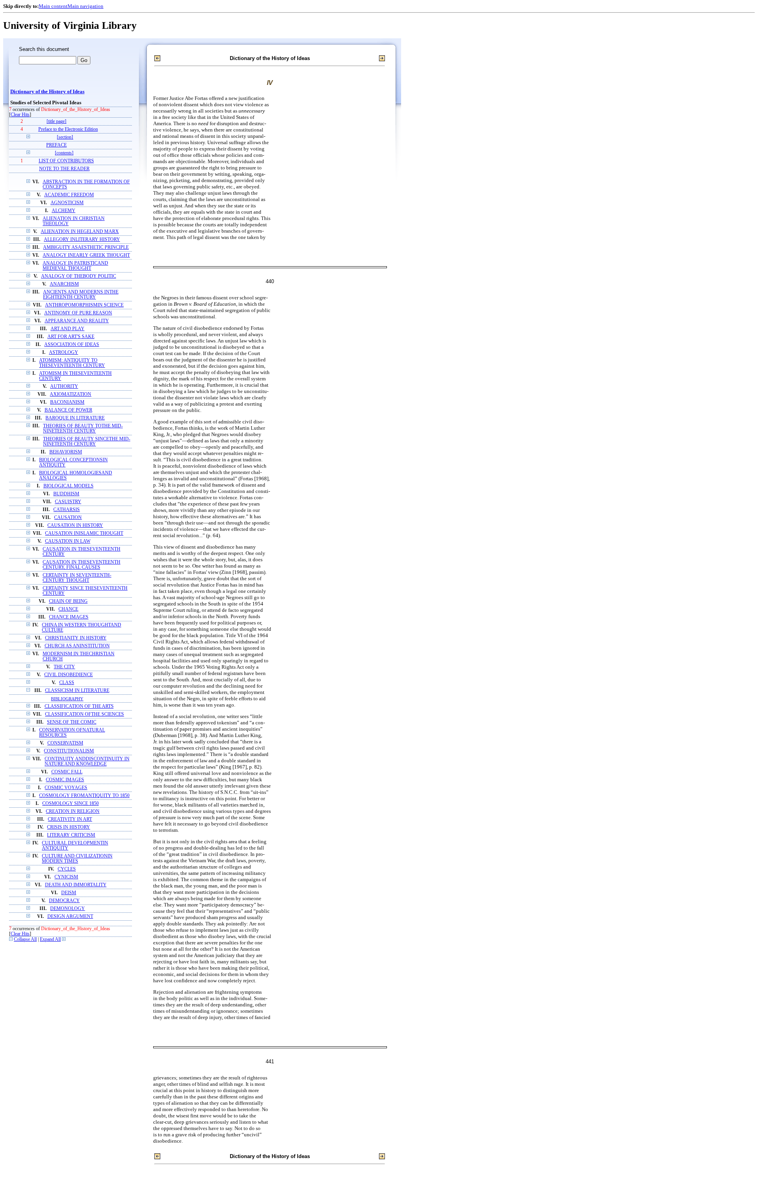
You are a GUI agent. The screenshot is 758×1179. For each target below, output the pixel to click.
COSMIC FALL (67, 772)
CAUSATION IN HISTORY (75, 525)
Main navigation (85, 6)
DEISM (68, 892)
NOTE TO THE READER (64, 168)
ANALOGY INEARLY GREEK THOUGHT (86, 255)
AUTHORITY (64, 386)
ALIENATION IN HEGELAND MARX (80, 231)
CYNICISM (66, 877)
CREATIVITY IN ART (70, 819)
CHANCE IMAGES (68, 617)
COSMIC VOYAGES (66, 787)
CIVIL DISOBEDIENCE (68, 674)
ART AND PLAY (67, 328)
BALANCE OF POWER (68, 410)
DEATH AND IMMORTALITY (76, 885)
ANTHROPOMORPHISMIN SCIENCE (84, 305)
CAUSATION (68, 517)
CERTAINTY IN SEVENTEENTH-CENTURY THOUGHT (77, 578)
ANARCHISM (64, 284)
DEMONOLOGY (67, 908)
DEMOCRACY (64, 900)
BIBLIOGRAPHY (67, 698)
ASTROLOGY (63, 352)
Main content (53, 6)
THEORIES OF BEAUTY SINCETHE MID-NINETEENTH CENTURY (86, 441)
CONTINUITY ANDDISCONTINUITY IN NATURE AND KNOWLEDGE (87, 761)
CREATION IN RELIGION (72, 811)
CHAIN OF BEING (68, 601)
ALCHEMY (63, 210)
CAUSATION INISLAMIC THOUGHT (84, 533)
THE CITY (64, 666)
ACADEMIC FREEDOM (69, 194)
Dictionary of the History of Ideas (47, 91)
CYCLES (67, 869)
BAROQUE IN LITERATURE (75, 418)
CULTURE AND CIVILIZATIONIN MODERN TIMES (77, 859)
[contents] (64, 153)
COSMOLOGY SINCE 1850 (70, 803)
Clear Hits (20, 114)
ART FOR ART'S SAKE (70, 336)
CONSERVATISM (65, 743)
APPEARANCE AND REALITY (77, 320)
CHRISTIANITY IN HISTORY (76, 638)
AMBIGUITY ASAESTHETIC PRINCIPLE (86, 247)
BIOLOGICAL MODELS (68, 486)
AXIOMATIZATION (70, 394)
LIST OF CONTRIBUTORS (66, 161)
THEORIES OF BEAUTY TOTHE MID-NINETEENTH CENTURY (83, 428)
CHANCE (68, 609)
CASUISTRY (68, 501)
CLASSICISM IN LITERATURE (77, 690)
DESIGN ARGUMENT (70, 916)
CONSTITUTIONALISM (69, 751)
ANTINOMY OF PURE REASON (78, 313)
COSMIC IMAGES (65, 779)
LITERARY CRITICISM (71, 835)
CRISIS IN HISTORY (68, 827)
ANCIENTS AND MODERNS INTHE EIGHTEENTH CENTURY (80, 295)
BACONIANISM (67, 402)
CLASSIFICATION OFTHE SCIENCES (84, 714)
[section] (65, 137)
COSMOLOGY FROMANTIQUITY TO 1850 (84, 795)
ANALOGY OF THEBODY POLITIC (78, 276)
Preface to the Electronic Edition (68, 129)
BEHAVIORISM (65, 452)
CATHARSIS (66, 509)
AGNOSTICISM (67, 202)
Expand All (50, 939)
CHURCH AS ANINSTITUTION (77, 646)
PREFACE (56, 145)
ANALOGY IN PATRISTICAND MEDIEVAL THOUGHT (75, 266)
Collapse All (25, 939)
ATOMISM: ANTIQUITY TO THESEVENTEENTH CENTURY (72, 363)
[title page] (56, 121)
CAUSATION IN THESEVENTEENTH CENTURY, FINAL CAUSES (81, 565)
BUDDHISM (66, 493)
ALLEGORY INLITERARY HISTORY (82, 239)
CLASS (66, 682)
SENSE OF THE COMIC (71, 722)
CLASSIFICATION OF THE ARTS (79, 706)
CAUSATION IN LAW (67, 541)
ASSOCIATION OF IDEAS (71, 344)
